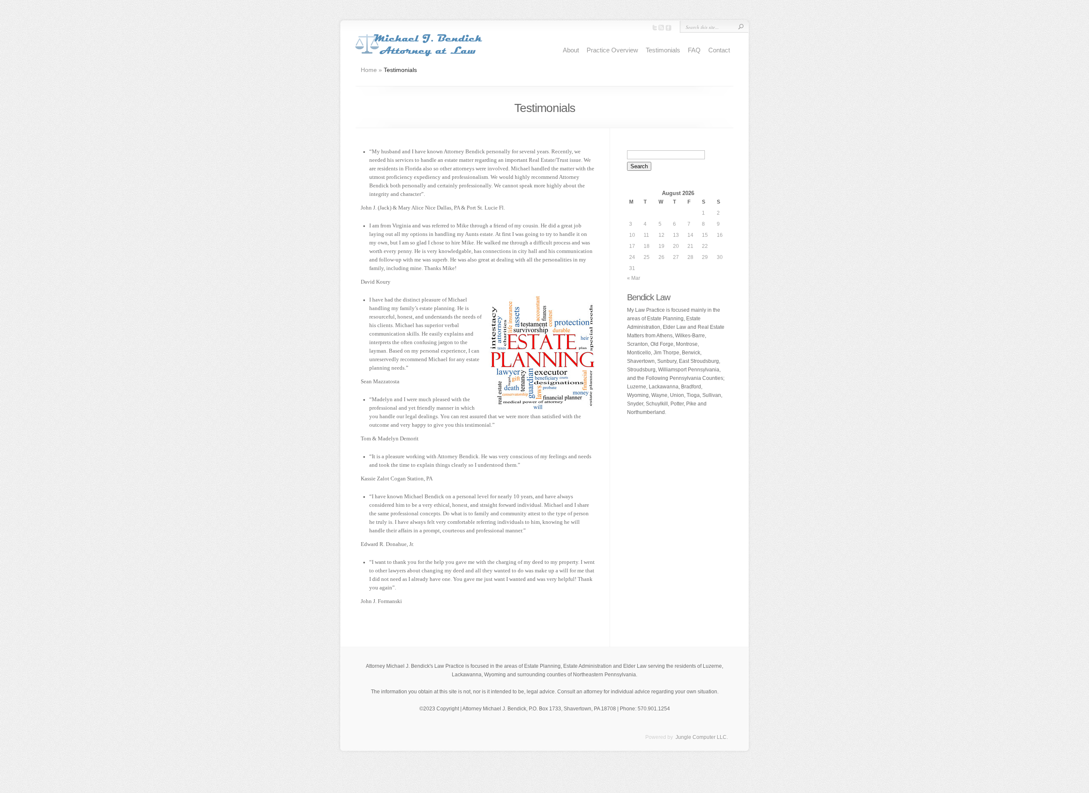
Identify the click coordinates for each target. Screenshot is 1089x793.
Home (369, 69)
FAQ (694, 50)
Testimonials (663, 50)
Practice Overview (612, 50)
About (571, 50)
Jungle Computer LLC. (701, 737)
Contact (719, 50)
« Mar (633, 278)
